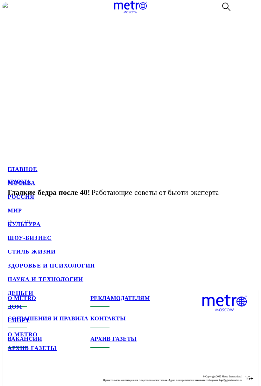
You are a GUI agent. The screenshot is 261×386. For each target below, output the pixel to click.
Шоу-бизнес (30, 238)
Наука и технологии (45, 279)
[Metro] (130, 7)
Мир (15, 210)
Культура (24, 224)
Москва (21, 183)
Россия (21, 197)
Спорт (19, 320)
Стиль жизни (32, 251)
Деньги (20, 293)
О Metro (23, 334)
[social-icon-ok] (38, 373)
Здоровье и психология (51, 265)
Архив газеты (32, 348)
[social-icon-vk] (13, 373)
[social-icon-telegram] (25, 373)
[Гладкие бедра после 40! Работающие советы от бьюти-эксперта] (130, 116)
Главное (23, 169)
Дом (15, 307)
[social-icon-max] (51, 373)
